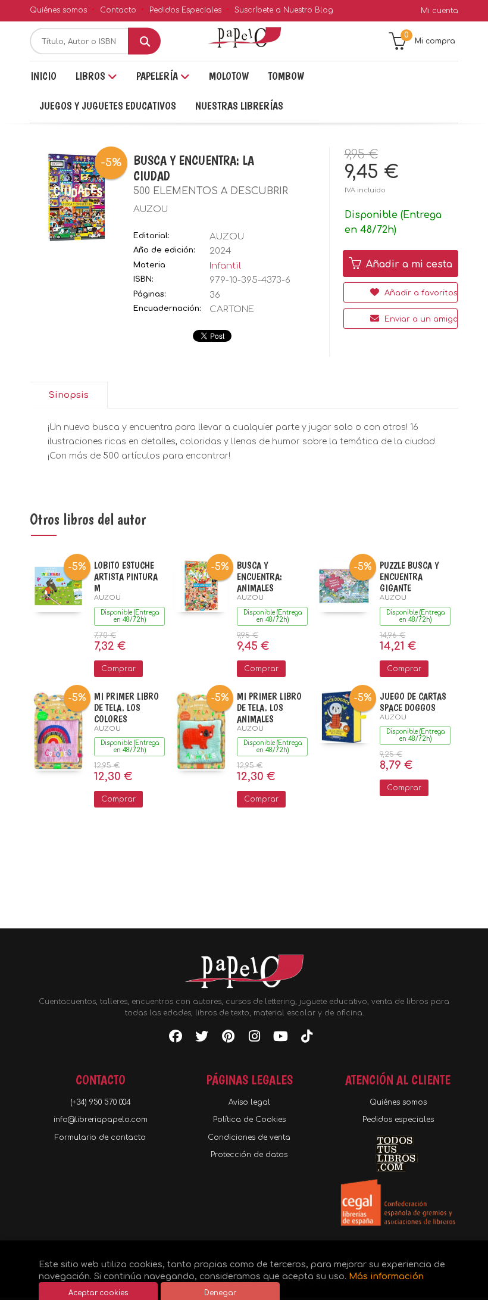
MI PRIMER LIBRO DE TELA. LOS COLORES (126, 708)
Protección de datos (249, 1155)
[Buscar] (144, 41)
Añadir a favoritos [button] (420, 293)
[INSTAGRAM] (254, 1039)
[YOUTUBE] (280, 1039)
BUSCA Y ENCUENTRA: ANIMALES (259, 577)
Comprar (118, 669)
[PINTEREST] (228, 1039)
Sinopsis (68, 395)
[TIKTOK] (306, 1039)
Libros (92, 76)
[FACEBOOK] (175, 1039)
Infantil (225, 266)
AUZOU (150, 209)
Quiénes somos (58, 10)
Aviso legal (249, 1102)
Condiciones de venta (249, 1137)
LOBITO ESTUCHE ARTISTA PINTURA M (126, 577)
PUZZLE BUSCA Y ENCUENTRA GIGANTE (409, 577)
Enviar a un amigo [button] (420, 319)
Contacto (118, 10)
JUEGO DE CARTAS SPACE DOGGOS (413, 702)
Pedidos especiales (398, 1119)
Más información (386, 1276)
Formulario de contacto (100, 1137)
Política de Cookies (249, 1119)
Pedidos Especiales (185, 10)
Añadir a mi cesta (407, 264)
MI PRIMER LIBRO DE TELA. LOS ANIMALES (269, 708)
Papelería (158, 76)
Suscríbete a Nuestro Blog (283, 10)
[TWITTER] (202, 1039)
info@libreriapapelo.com (101, 1119)
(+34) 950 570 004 (100, 1102)
